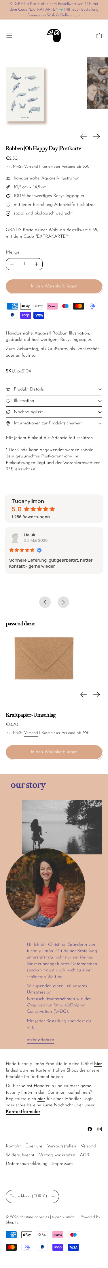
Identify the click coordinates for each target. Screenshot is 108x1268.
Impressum (62, 1163)
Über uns (34, 1146)
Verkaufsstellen (61, 1146)
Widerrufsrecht (20, 1155)
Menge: (13, 252)
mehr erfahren (40, 1040)
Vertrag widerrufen (57, 1155)
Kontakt (13, 1146)
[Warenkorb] (98, 35)
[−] (12, 264)
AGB (84, 1155)
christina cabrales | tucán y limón (47, 1217)
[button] (40, 91)
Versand (31, 167)
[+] (37, 264)
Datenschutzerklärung (27, 1163)
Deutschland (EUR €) (28, 1196)
